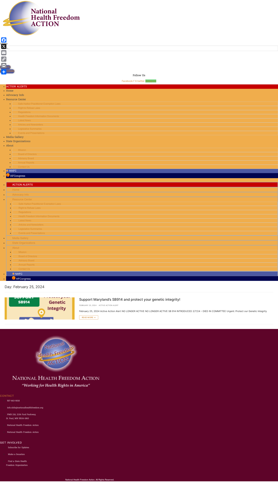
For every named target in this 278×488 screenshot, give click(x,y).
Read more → (89, 317)
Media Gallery (15, 137)
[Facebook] (4, 40)
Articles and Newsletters (30, 124)
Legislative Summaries (30, 128)
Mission (22, 150)
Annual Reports (26, 162)
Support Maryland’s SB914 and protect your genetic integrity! (129, 299)
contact (7, 395)
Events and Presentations (31, 133)
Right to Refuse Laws (29, 108)
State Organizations (18, 141)
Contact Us (24, 166)
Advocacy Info (15, 95)
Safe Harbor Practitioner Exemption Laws (39, 103)
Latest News (24, 120)
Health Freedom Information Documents (38, 116)
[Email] (4, 53)
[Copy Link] (4, 59)
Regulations (24, 112)
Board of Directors (27, 154)
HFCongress (17, 176)
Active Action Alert (108, 305)
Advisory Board (26, 158)
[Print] (4, 65)
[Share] (4, 72)
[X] (4, 46)
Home (9, 91)
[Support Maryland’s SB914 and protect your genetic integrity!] (40, 308)
